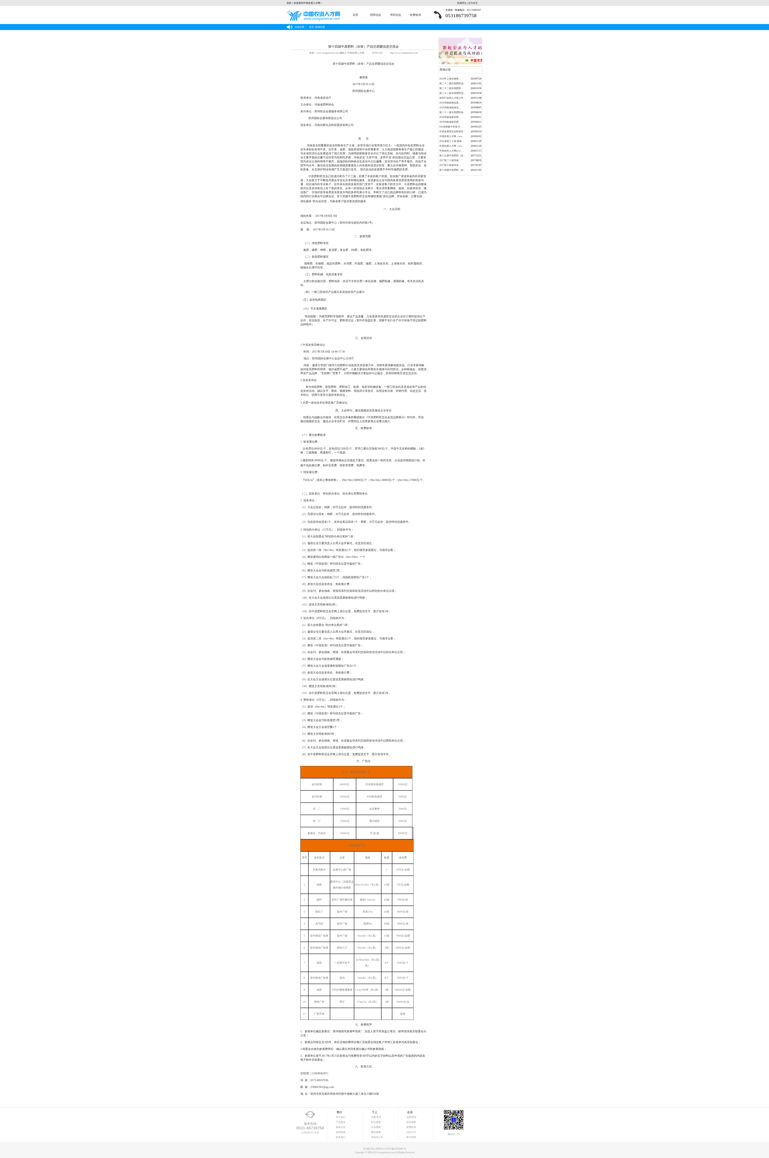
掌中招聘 (411, 1137)
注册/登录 (376, 1117)
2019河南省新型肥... (449, 117)
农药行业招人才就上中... (452, 97)
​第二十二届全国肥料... (451, 88)
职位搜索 (376, 1122)
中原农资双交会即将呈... (452, 131)
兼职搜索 (376, 1132)
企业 (409, 1112)
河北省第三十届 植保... (451, 141)
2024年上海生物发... (449, 78)
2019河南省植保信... (449, 107)
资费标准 (411, 1127)
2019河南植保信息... (449, 102)
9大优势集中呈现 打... (450, 126)
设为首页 (473, 3)
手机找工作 (377, 1137)
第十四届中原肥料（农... (452, 170)
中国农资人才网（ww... (451, 136)
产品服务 (340, 1122)
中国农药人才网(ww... (450, 150)
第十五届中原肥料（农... (452, 155)
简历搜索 (411, 1122)
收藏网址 (462, 3)
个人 (374, 1112)
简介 (339, 1112)
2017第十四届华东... (449, 165)
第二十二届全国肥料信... (452, 83)
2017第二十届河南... (449, 160)
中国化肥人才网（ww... (451, 146)
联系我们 (340, 1137)
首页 (355, 14)
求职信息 (395, 14)
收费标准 (415, 14)
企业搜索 (376, 1127)
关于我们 (340, 1117)
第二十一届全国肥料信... (452, 112)
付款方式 (411, 1132)
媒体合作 (340, 1127)
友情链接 (340, 1132)
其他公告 (445, 69)
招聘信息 (375, 14)
